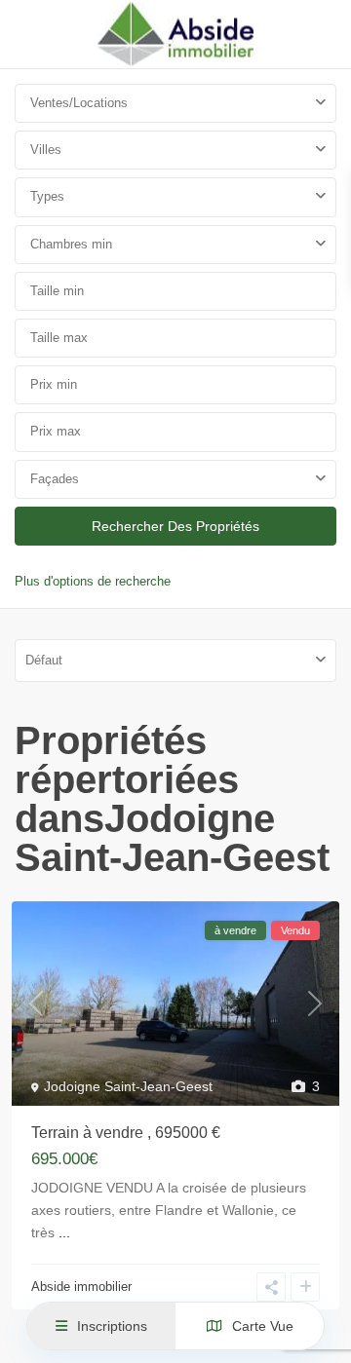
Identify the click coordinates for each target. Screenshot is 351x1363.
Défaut (43, 660)
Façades (54, 479)
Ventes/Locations (79, 102)
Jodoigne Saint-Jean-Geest (128, 1086)
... (64, 1232)
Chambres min (71, 244)
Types (47, 196)
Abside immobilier (81, 1286)
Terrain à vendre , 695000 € (125, 1132)
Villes (45, 149)
